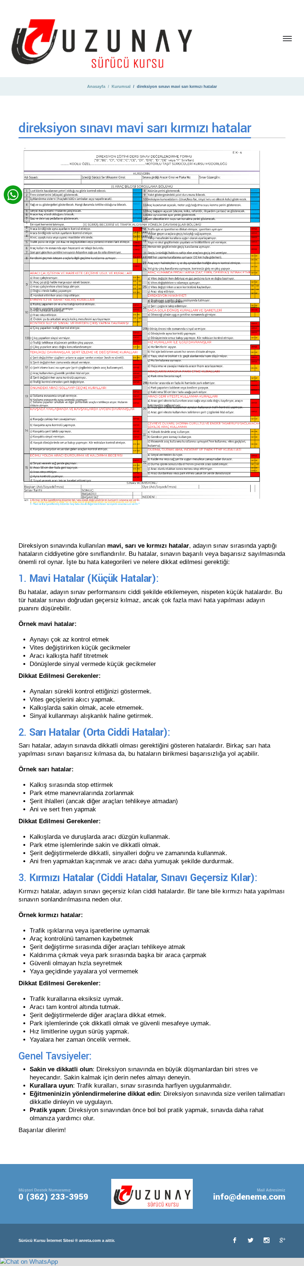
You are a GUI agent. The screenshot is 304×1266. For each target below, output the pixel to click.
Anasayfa (96, 86)
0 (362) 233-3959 (53, 1197)
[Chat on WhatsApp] (29, 1261)
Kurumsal (121, 86)
